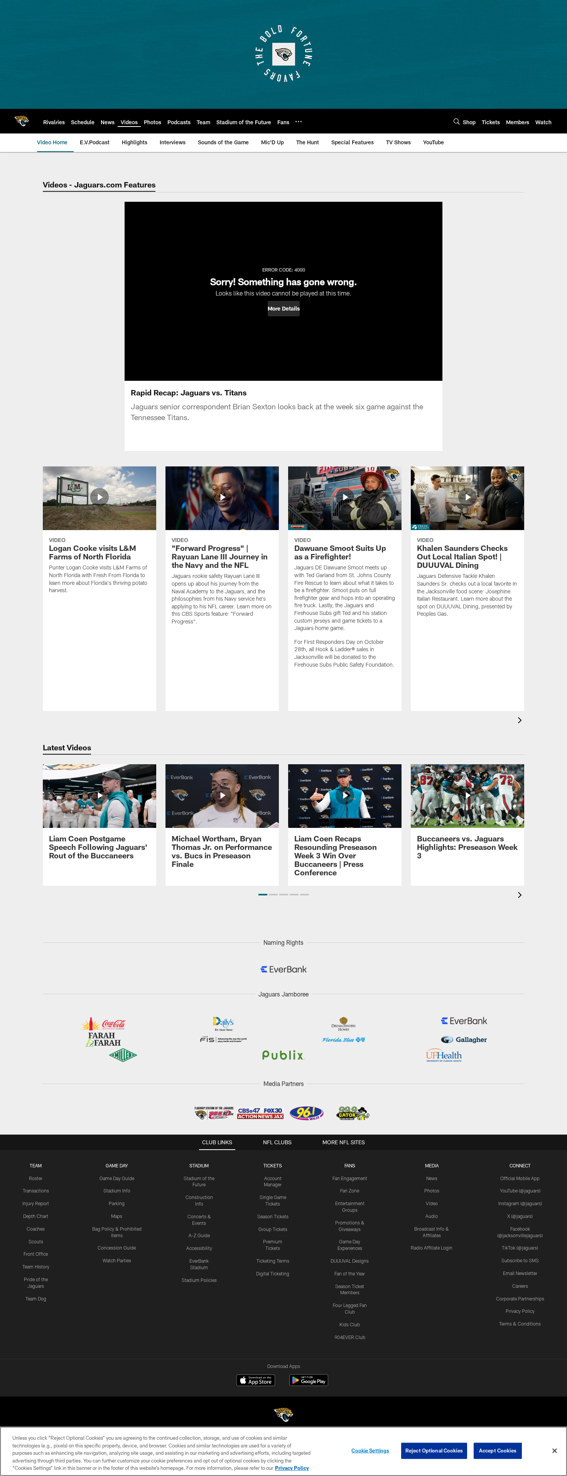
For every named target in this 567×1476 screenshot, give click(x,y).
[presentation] (521, 721)
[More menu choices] (298, 121)
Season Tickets (273, 1216)
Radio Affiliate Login (431, 1247)
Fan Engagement (349, 1178)
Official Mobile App (520, 1178)
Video (432, 1203)
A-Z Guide (199, 1235)
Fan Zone (349, 1190)
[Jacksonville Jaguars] (283, 1416)
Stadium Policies (199, 1280)
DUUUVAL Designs (350, 1260)
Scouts (36, 1241)
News (431, 1178)
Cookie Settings (370, 1450)
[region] (283, 1451)
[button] (284, 308)
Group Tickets (272, 1229)
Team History (35, 1266)
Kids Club (349, 1324)
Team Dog (35, 1298)
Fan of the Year (349, 1273)
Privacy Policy (520, 1311)
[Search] (457, 121)
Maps (116, 1216)
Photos (431, 1190)
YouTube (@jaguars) (520, 1190)
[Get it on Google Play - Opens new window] (309, 1384)
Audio (431, 1216)
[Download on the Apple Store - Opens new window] (256, 1381)
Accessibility (199, 1248)
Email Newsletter (520, 1273)
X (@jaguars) (520, 1216)
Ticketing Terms (272, 1260)
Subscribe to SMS (520, 1260)
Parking (117, 1203)
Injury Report (35, 1203)
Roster (35, 1178)
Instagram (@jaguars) (520, 1203)
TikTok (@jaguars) (520, 1247)
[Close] (554, 1450)
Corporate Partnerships (520, 1298)
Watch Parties (117, 1260)
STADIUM (199, 1165)
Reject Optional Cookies (434, 1450)
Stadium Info (116, 1190)
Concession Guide (117, 1247)
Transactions (36, 1190)
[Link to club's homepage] (21, 121)
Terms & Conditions (520, 1323)
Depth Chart (35, 1216)
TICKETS (272, 1165)
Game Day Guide (117, 1178)
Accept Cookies (497, 1450)
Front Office (36, 1253)
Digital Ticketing (272, 1273)
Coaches (36, 1228)
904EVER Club (349, 1337)
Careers (520, 1286)
